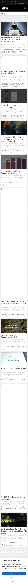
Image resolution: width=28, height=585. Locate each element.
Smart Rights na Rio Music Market (13, 368)
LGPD (20, 537)
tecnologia (3, 375)
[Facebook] (5, 1)
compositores (22, 77)
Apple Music (8, 145)
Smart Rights (21, 3)
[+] (14, 29)
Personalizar (14, 577)
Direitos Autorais (12, 372)
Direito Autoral (21, 46)
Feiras (18, 372)
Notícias (19, 44)
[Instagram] (15, 1)
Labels (8, 113)
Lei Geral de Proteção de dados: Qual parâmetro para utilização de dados (14, 531)
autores (24, 44)
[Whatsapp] (7, 1)
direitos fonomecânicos (6, 342)
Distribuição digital (5, 309)
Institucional (20, 76)
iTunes (20, 145)
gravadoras (4, 113)
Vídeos (23, 145)
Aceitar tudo (14, 573)
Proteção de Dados (11, 538)
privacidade (3, 538)
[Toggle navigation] (25, 8)
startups (11, 81)
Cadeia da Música (5, 46)
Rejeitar (14, 581)
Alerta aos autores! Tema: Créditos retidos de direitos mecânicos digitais (11, 40)
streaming (16, 178)
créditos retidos (13, 46)
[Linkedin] (12, 1)
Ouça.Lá (15, 3)
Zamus (10, 3)
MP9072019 (23, 503)
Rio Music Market (11, 374)
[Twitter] (2, 1)
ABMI (6, 372)
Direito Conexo (20, 79)
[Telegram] (10, 1)
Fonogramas (20, 111)
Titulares (15, 81)
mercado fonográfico (11, 47)
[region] (14, 571)
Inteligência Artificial (14, 537)
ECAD (18, 503)
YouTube (3, 146)
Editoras (3, 47)
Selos (7, 81)
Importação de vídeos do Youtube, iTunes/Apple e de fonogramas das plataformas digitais (14, 139)
